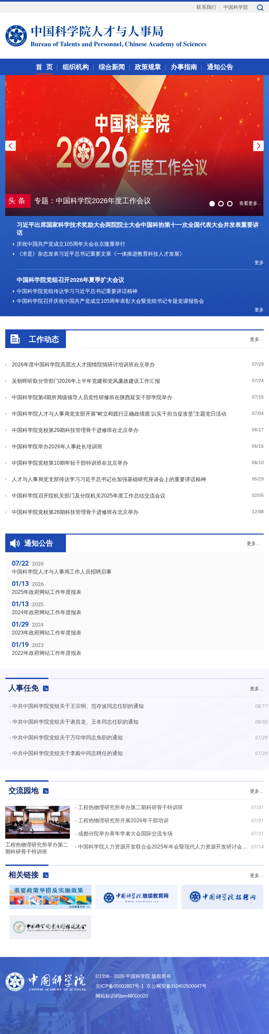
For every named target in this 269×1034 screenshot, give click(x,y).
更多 (259, 262)
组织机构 (76, 66)
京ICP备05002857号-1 (119, 986)
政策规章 (148, 66)
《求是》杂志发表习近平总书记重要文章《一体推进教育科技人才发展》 (101, 254)
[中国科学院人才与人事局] (90, 35)
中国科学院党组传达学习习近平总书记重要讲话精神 (77, 291)
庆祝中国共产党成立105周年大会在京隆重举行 (71, 244)
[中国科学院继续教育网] (136, 907)
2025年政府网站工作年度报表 (46, 592)
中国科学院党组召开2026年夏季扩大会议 (70, 280)
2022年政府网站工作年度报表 (46, 653)
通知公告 (220, 66)
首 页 (44, 66)
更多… (257, 339)
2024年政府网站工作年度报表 (46, 612)
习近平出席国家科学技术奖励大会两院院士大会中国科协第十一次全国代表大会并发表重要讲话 (138, 229)
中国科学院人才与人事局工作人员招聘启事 (62, 572)
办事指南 (184, 66)
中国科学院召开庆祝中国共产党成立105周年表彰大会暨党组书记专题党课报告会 (110, 301)
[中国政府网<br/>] (51, 907)
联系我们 (206, 7)
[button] (258, 146)
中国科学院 (235, 7)
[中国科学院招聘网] (222, 907)
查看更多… (250, 203)
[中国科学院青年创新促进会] (51, 937)
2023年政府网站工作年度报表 (46, 632)
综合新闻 (112, 66)
